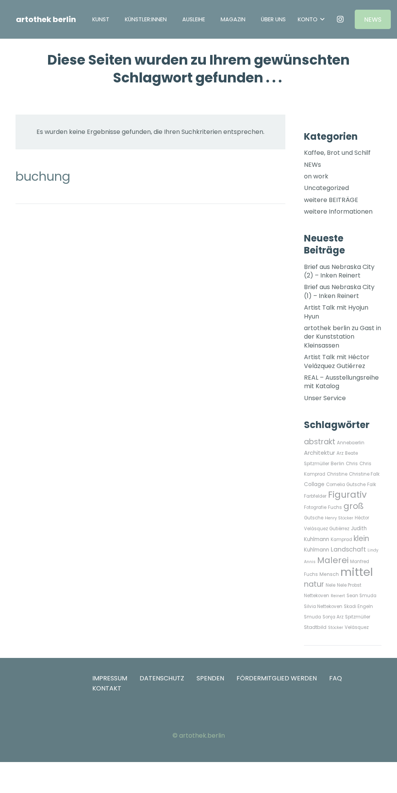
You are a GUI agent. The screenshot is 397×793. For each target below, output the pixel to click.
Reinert (338, 596)
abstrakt (319, 442)
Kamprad (341, 539)
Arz (340, 453)
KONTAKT (106, 688)
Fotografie (315, 507)
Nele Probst (349, 585)
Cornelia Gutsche (346, 484)
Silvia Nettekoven (323, 606)
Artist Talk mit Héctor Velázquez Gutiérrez (336, 361)
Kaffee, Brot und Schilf (337, 152)
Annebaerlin (350, 443)
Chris (352, 464)
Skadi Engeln (358, 606)
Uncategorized (326, 187)
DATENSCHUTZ (162, 678)
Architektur (319, 453)
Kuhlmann (316, 549)
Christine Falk (364, 474)
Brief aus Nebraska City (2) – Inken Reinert (339, 271)
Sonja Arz (333, 617)
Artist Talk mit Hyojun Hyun (336, 311)
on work (316, 176)
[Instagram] (340, 19)
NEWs (312, 164)
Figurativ (347, 494)
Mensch (329, 574)
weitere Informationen (338, 211)
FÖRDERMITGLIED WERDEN (276, 678)
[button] (210, 19)
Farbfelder (315, 496)
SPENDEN (210, 678)
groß (353, 506)
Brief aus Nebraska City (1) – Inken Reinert (339, 291)
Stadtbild (315, 627)
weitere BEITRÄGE (331, 199)
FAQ (335, 678)
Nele (330, 585)
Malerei (333, 560)
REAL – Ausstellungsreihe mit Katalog (341, 382)
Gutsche (313, 518)
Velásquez (357, 627)
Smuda (312, 617)
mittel (356, 572)
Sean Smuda (361, 596)
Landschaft (348, 549)
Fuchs (335, 507)
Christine (337, 474)
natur (314, 584)
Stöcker (335, 627)
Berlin (337, 463)
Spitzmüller (357, 617)
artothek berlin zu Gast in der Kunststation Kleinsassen (342, 337)
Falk (371, 484)
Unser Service (325, 398)
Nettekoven (316, 596)
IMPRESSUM (109, 678)
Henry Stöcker (339, 518)
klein (361, 538)
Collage (314, 484)
